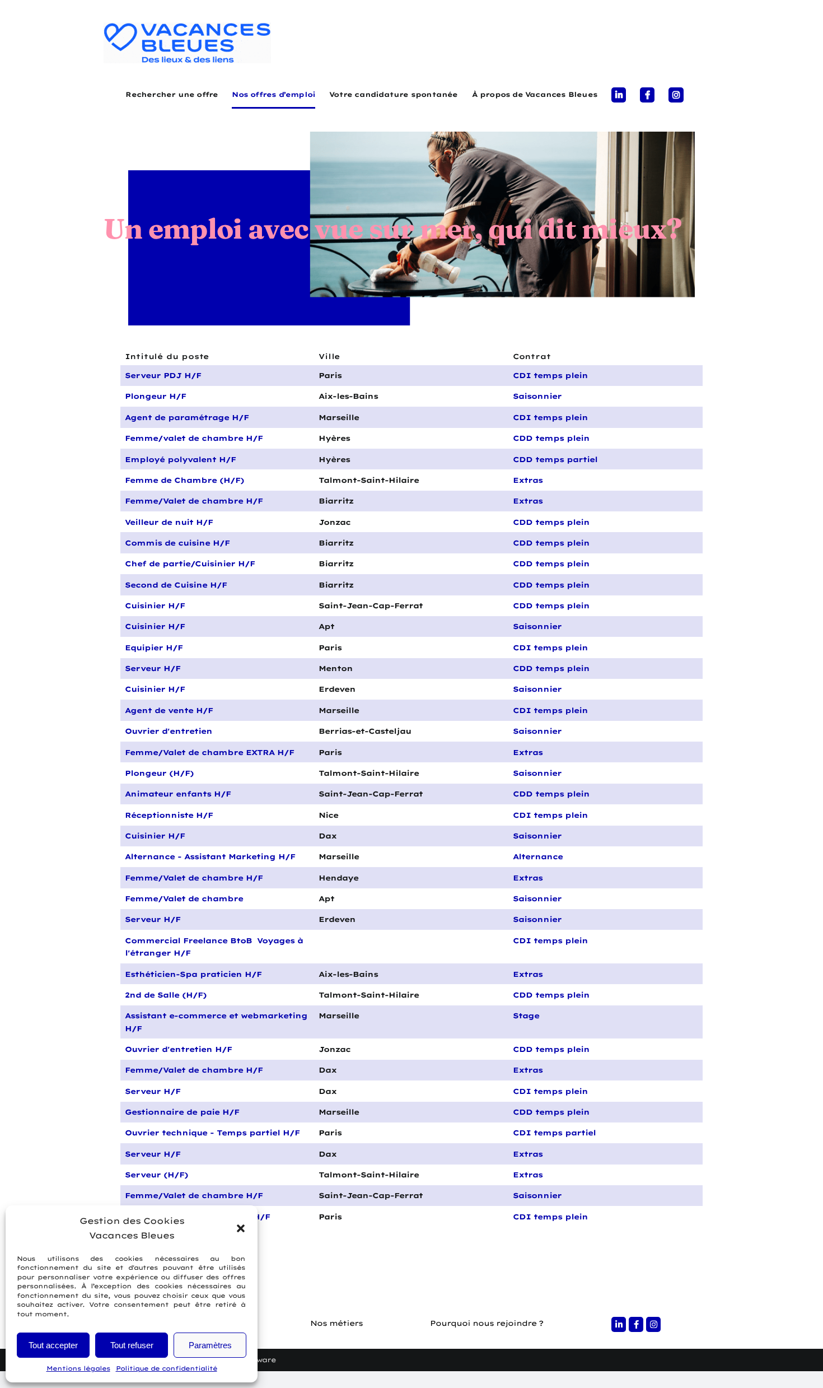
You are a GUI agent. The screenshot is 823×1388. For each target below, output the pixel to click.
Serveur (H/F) (156, 1174)
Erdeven (337, 688)
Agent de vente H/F (169, 710)
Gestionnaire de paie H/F (182, 1111)
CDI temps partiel (554, 1132)
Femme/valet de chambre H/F (194, 438)
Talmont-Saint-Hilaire (369, 480)
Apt (326, 626)
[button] (240, 1228)
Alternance (538, 856)
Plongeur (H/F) (159, 772)
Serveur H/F (152, 668)
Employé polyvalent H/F (180, 459)
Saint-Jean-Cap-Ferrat (371, 605)
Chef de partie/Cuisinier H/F (190, 563)
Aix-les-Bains (348, 396)
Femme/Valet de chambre (184, 898)
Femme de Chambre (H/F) (184, 480)
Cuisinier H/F (155, 605)
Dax (327, 835)
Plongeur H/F (155, 396)
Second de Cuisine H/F (176, 584)
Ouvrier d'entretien (168, 730)
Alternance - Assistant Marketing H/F (210, 856)
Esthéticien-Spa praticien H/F (193, 974)
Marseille (339, 417)
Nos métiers (336, 1323)
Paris (330, 375)
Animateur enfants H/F (178, 793)
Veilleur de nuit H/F (169, 522)
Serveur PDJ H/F (163, 375)
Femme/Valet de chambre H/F (194, 500)
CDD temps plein (551, 438)
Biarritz (336, 500)
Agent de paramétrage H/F (187, 417)
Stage (526, 1015)
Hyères (334, 438)
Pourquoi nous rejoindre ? (486, 1323)
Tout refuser (131, 1345)
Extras (528, 480)
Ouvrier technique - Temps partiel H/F (212, 1132)
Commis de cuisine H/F (177, 542)
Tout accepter (53, 1345)
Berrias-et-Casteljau (365, 730)
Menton (336, 668)
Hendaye (338, 877)
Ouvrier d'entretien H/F (178, 1049)
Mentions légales (78, 1368)
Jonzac (334, 522)
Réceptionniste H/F (169, 815)
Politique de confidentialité (166, 1368)
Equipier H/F (154, 647)
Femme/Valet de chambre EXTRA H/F (209, 752)
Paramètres (210, 1345)
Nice (328, 815)
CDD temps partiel (555, 459)
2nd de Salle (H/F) (166, 994)
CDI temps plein (550, 375)
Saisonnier (537, 396)
